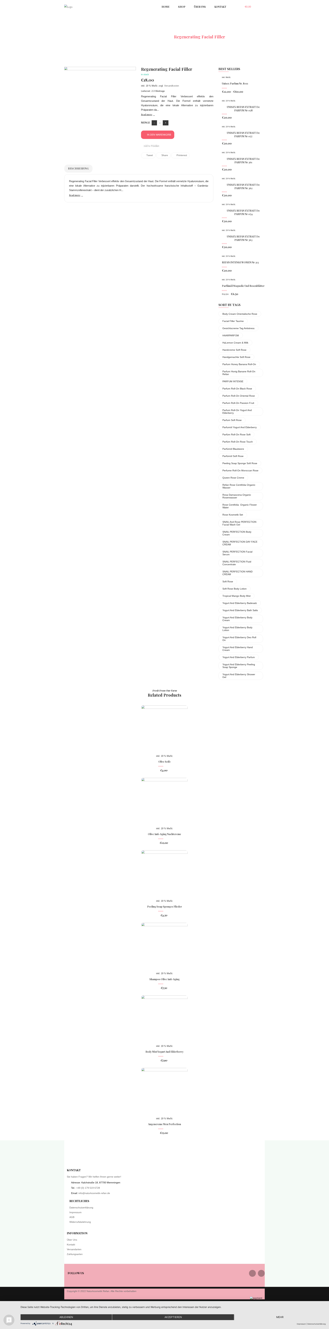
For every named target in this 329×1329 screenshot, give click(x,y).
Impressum (75, 1212)
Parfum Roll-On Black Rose (237, 388)
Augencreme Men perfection (164, 1124)
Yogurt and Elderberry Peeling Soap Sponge (238, 666)
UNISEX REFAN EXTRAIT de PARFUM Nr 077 (243, 134)
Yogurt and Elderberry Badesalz (239, 603)
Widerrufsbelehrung (80, 1222)
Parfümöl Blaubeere (233, 449)
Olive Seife (164, 761)
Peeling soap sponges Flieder (164, 906)
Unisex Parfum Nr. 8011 (235, 83)
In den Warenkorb (159, 134)
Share (164, 155)
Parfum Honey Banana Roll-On (239, 364)
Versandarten (74, 1249)
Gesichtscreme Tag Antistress (238, 328)
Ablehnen (66, 1317)
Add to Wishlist (151, 146)
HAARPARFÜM (230, 335)
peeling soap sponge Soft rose (239, 463)
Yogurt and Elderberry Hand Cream (237, 648)
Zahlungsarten (75, 1254)
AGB (71, 1217)
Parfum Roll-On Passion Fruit (238, 403)
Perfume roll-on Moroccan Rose (240, 470)
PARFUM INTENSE (232, 381)
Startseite (113, 36)
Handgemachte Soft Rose (236, 357)
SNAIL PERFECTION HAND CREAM (237, 573)
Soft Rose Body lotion (234, 588)
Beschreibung (78, 168)
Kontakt (71, 1244)
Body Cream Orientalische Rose (239, 314)
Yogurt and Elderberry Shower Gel (238, 675)
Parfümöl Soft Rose (232, 456)
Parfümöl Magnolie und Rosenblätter (243, 285)
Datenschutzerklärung (81, 1207)
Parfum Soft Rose (232, 420)
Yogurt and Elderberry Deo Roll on (239, 638)
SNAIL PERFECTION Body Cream (236, 533)
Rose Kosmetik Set (232, 514)
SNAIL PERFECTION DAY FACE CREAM (239, 543)
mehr (280, 1317)
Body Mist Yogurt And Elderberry (164, 1051)
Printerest (181, 155)
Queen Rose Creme (233, 477)
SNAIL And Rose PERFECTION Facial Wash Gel (239, 523)
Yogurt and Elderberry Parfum (238, 657)
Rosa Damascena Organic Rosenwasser (236, 496)
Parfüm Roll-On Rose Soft (236, 434)
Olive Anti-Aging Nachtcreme (164, 834)
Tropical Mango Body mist (236, 596)
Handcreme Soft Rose (234, 349)
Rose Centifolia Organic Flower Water (239, 506)
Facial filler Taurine (233, 321)
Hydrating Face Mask (148, 36)
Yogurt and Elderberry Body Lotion (237, 629)
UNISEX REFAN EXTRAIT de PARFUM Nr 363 (243, 238)
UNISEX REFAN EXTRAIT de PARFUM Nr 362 (243, 186)
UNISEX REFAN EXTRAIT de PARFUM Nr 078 (243, 108)
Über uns (72, 1239)
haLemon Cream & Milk (235, 342)
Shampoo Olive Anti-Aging (164, 979)
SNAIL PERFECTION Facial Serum (237, 553)
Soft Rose (227, 581)
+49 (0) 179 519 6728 (88, 1187)
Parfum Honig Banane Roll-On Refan (238, 373)
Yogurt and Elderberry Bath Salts (240, 610)
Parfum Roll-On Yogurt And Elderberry (237, 411)
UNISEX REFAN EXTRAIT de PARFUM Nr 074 (243, 212)
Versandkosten (171, 86)
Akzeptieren (173, 1317)
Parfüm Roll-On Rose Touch (237, 441)
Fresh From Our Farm (164, 690)
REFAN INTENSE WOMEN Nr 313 (240, 262)
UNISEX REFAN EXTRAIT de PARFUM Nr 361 (243, 160)
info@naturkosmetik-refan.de (94, 1193)
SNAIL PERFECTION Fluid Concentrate (236, 563)
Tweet (149, 155)
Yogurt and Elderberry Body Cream (237, 619)
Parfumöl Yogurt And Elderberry (239, 427)
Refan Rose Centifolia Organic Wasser (238, 486)
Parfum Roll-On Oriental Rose (238, 395)
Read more (146, 114)
